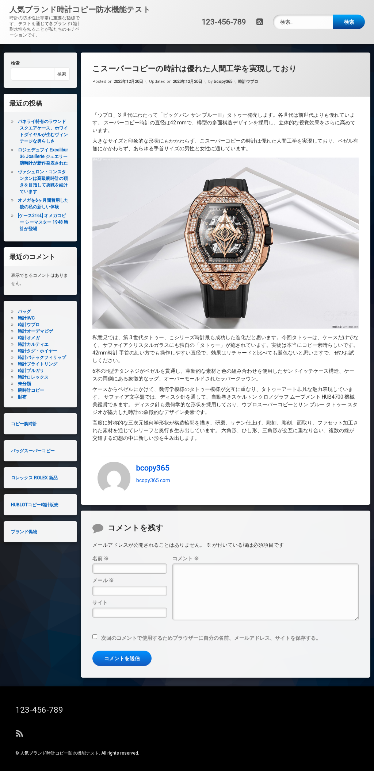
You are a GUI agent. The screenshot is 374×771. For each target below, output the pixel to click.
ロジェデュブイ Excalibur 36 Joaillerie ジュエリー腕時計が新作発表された (43, 156)
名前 (100, 558)
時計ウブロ (248, 81)
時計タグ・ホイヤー (37, 350)
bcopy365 (223, 81)
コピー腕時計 (24, 423)
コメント (185, 558)
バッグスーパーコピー (33, 450)
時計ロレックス (33, 377)
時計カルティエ (33, 344)
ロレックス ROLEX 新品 (34, 477)
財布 (22, 396)
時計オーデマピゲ (35, 331)
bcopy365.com (153, 480)
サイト (100, 602)
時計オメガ (29, 337)
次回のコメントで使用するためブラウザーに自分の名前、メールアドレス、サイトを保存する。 (211, 638)
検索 (15, 63)
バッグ (24, 311)
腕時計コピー (31, 390)
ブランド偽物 (24, 531)
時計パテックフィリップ (42, 357)
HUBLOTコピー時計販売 (34, 504)
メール (103, 580)
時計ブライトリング (37, 364)
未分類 (24, 383)
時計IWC (26, 318)
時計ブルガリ (31, 370)
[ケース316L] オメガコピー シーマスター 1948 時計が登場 (43, 222)
